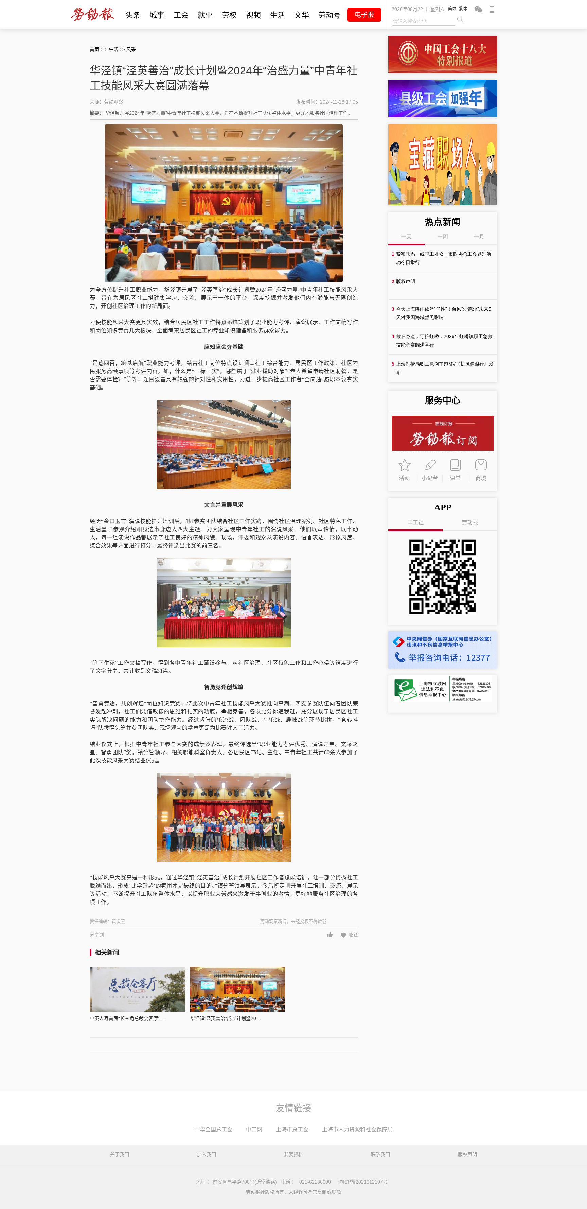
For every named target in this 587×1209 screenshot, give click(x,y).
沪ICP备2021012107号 (363, 1182)
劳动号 (329, 15)
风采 (131, 49)
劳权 (229, 15)
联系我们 (380, 1154)
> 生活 (112, 49)
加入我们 (206, 1154)
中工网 (254, 1129)
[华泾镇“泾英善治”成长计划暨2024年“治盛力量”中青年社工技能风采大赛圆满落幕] (238, 989)
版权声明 (467, 1154)
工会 (181, 15)
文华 (301, 15)
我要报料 (293, 1154)
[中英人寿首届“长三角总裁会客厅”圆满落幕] (137, 989)
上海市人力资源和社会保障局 (357, 1129)
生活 (277, 15)
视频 (253, 15)
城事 (156, 15)
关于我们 (119, 1154)
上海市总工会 (292, 1129)
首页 (94, 49)
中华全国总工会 (213, 1129)
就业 (205, 15)
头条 (132, 15)
